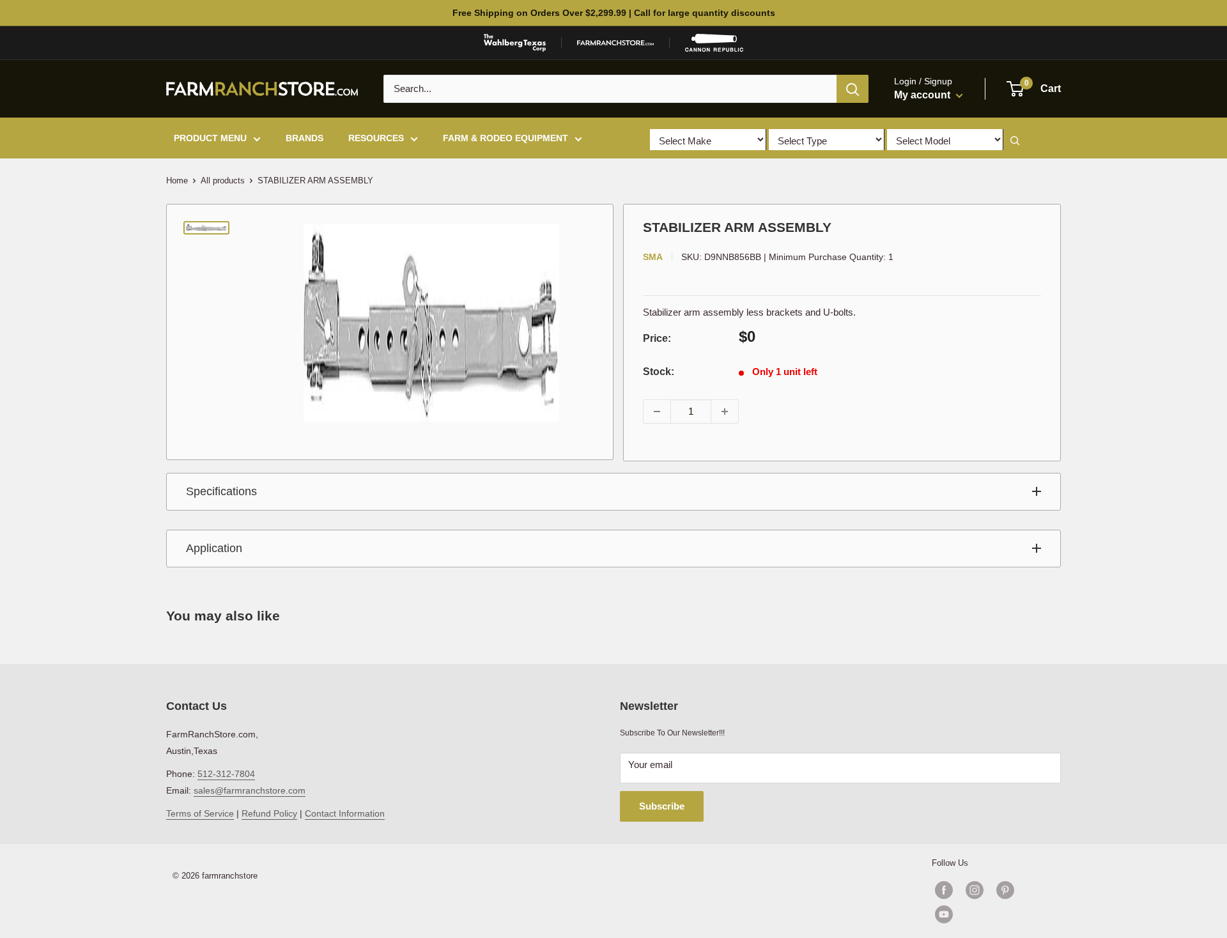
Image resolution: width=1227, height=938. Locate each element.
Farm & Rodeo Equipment (505, 138)
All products (223, 180)
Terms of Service (200, 813)
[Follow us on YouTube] (990, 914)
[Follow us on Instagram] (975, 890)
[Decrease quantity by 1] (657, 411)
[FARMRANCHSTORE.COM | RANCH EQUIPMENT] (615, 43)
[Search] (852, 89)
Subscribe (661, 806)
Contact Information (345, 813)
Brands (304, 138)
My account (923, 94)
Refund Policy (269, 813)
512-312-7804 (226, 774)
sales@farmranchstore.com (249, 790)
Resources (376, 138)
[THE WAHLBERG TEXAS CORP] (515, 43)
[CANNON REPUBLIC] (714, 43)
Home (177, 180)
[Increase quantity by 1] (724, 411)
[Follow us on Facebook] (944, 890)
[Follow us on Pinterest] (1005, 890)
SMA (653, 257)
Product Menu (210, 138)
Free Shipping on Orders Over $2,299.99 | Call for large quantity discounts (613, 13)
